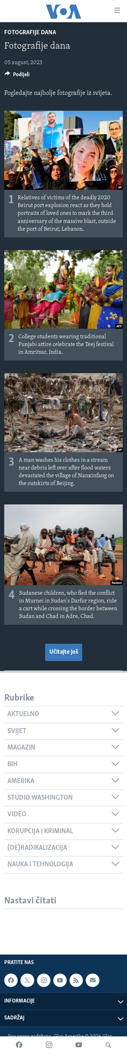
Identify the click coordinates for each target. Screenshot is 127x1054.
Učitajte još (63, 652)
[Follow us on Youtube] (60, 980)
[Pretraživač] (108, 1045)
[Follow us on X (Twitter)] (27, 980)
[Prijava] (92, 980)
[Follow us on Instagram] (43, 980)
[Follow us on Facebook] (11, 980)
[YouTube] (79, 1045)
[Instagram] (49, 1045)
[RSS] (76, 980)
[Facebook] (19, 1045)
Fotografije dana (30, 33)
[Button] (17, 76)
